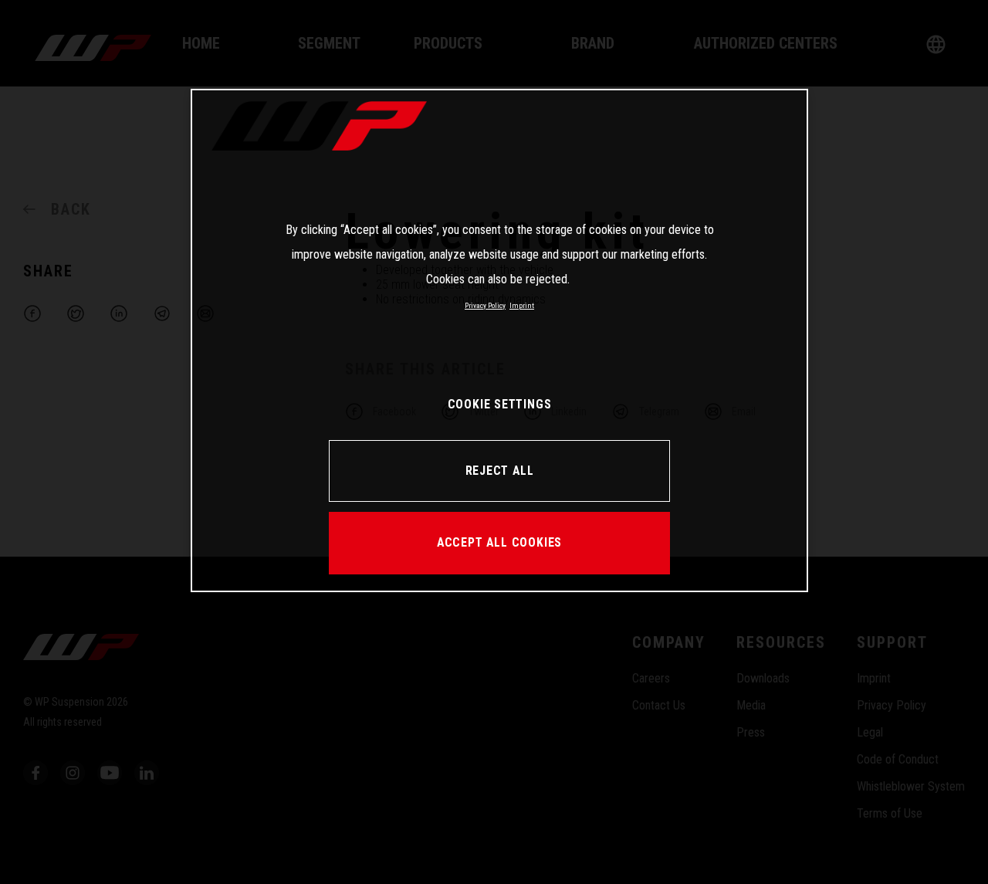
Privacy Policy (485, 305)
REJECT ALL (499, 470)
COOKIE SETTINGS (500, 404)
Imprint (521, 305)
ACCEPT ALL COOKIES (499, 542)
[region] (499, 340)
